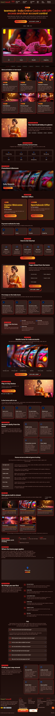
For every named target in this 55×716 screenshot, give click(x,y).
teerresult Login (18, 2)
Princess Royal (22, 705)
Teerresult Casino (41, 707)
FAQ (38, 705)
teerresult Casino (25, 2)
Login (33, 710)
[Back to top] (53, 708)
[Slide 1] (25, 189)
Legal (38, 704)
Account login (34, 21)
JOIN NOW (23, 710)
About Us (39, 700)
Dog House (43, 2)
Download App (9, 391)
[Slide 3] (29, 189)
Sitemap (52, 712)
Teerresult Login (31, 701)
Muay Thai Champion (23, 707)
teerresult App (32, 2)
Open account (20, 21)
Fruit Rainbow (21, 704)
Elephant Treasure (49, 2)
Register (30, 700)
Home (13, 1)
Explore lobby (35, 289)
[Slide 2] (27, 189)
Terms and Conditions (41, 701)
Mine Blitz (38, 2)
